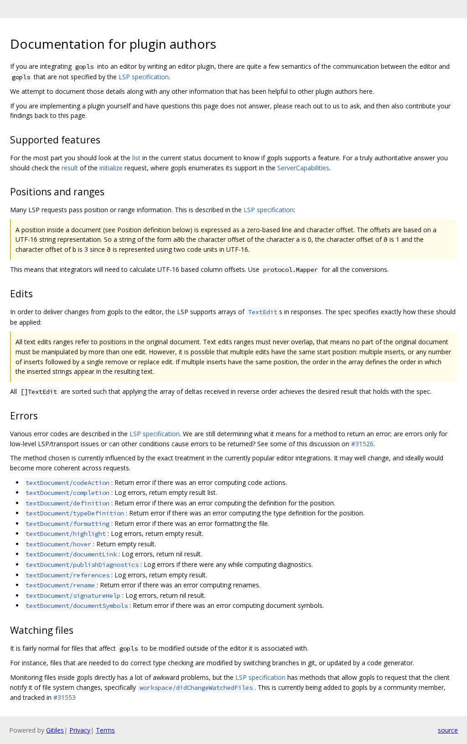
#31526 (362, 443)
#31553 (64, 697)
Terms (105, 730)
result (70, 167)
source (448, 730)
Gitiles (55, 730)
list (136, 157)
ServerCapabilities (303, 167)
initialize (111, 167)
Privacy (79, 730)
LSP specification (144, 76)
